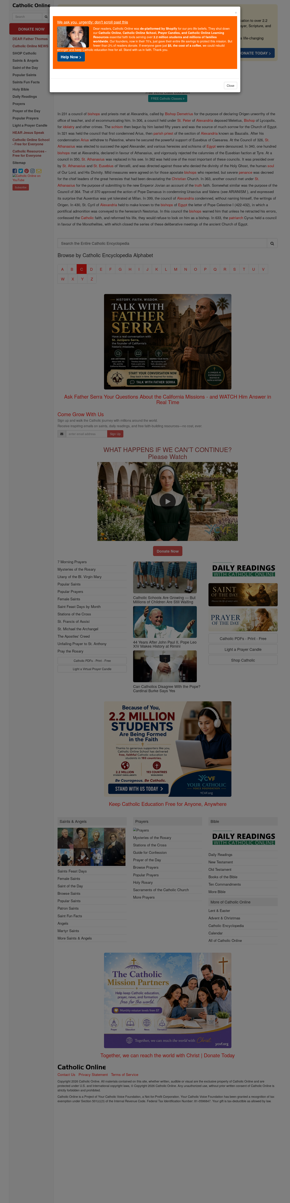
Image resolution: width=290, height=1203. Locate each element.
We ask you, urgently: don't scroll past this (92, 22)
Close (230, 85)
